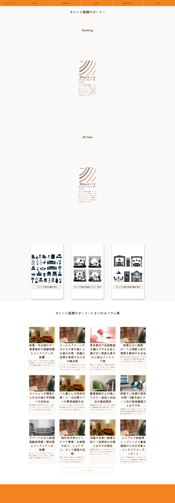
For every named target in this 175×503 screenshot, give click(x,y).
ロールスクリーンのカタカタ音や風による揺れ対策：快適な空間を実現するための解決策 (72, 353)
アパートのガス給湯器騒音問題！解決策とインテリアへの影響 (42, 444)
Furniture (65, 3)
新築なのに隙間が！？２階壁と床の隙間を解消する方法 (133, 349)
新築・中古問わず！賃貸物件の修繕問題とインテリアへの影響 (42, 351)
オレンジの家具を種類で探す (47, 287)
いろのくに (9, 3)
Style (97, 3)
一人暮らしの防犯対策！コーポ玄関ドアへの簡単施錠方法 (72, 397)
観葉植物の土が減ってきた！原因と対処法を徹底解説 (102, 397)
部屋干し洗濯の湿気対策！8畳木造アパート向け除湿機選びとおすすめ (133, 399)
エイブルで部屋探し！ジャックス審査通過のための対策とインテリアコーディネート (133, 446)
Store (158, 3)
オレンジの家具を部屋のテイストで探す (87, 287)
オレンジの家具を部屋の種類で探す (128, 287)
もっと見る (87, 469)
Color (35, 3)
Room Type (127, 3)
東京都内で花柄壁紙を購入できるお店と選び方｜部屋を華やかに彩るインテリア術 (102, 353)
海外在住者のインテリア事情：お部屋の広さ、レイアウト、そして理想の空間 (72, 446)
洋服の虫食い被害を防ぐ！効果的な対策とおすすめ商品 (102, 442)
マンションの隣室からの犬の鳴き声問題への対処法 (42, 397)
